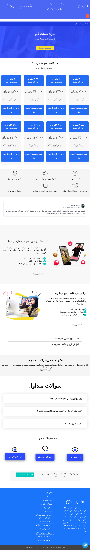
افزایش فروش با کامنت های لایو (65, 344)
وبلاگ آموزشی (48, 4)
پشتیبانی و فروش (25, 6)
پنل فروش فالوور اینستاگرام (54, 9)
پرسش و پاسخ (59, 4)
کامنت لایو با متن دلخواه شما (66, 338)
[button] (87, 16)
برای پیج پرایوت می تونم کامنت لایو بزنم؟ (66, 398)
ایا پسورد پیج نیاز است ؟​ (72, 423)
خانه (87, 24)
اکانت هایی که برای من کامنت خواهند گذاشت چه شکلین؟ (59, 411)
